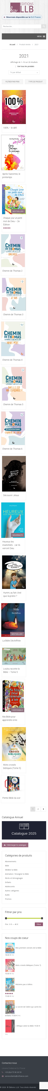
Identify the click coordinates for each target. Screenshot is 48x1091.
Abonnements (10, 861)
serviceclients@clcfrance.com (16, 1076)
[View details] (14, 107)
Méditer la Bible (11, 870)
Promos (8, 899)
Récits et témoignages (14, 878)
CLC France (36, 17)
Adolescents (10, 886)
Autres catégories (12, 890)
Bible (7, 865)
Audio (7, 895)
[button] (39, 36)
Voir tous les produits (25, 66)
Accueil (12, 44)
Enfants (8, 882)
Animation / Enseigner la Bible (17, 874)
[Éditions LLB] (24, 7)
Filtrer (39, 924)
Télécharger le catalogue (16, 845)
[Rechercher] (43, 26)
